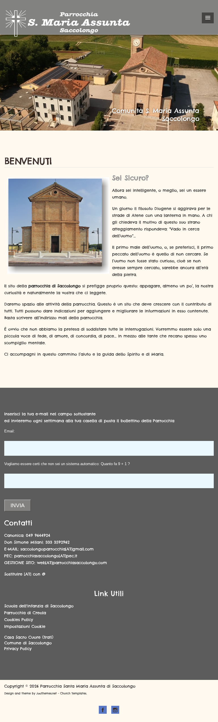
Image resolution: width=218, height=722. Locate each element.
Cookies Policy (18, 619)
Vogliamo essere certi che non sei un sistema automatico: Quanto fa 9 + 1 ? (67, 464)
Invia (18, 505)
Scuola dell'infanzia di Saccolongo (39, 605)
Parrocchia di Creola (25, 612)
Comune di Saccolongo (28, 642)
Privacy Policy (18, 648)
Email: (9, 431)
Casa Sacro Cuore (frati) (28, 637)
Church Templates (73, 693)
